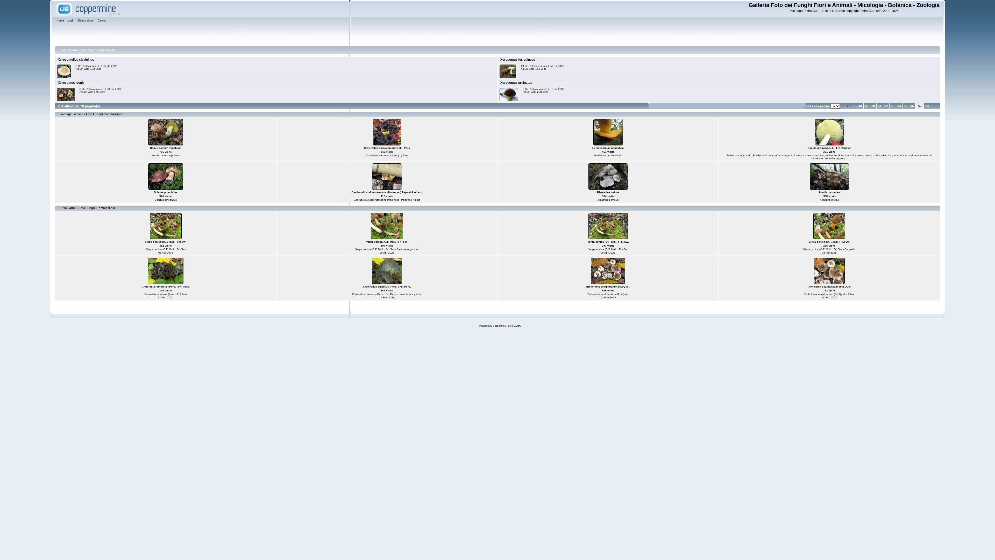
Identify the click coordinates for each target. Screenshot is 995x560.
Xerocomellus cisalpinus (76, 59)
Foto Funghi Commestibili (98, 50)
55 (905, 106)
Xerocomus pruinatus (516, 83)
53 (892, 106)
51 (880, 106)
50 (873, 106)
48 (860, 106)
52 (886, 106)
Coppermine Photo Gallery (507, 326)
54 (899, 106)
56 (912, 106)
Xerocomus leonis (71, 83)
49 (867, 106)
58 (927, 106)
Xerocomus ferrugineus (517, 59)
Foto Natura (68, 50)
